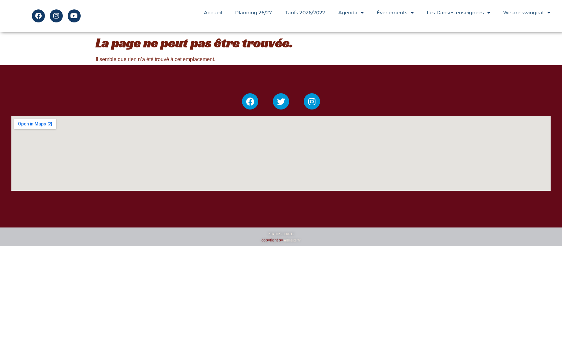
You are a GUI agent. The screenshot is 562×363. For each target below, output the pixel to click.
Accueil (213, 12)
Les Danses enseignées (455, 12)
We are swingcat (523, 12)
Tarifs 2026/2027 (305, 12)
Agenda (347, 12)
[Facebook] (38, 15)
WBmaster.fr (292, 240)
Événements (392, 12)
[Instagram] (56, 15)
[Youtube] (74, 15)
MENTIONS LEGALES (281, 233)
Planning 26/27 (253, 12)
